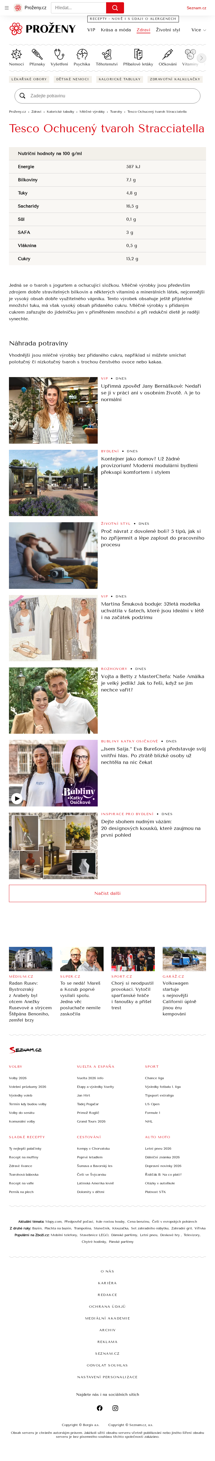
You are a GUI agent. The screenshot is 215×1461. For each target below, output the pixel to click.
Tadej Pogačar (88, 1104)
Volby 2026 (18, 1078)
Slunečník (101, 1228)
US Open (152, 1104)
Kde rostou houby (110, 1222)
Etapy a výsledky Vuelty (95, 1087)
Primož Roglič (88, 1113)
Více (196, 29)
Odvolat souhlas (107, 1365)
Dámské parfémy (124, 1235)
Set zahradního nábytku (150, 1228)
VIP (91, 29)
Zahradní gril (181, 1228)
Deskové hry (170, 1235)
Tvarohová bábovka (23, 1175)
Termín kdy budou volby (27, 1104)
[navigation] (6, 7)
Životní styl (168, 29)
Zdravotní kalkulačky (175, 79)
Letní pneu (148, 1235)
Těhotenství (107, 64)
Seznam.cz (196, 8)
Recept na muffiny (23, 1157)
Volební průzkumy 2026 (27, 1087)
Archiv (107, 1330)
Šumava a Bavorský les (95, 1166)
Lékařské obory (29, 79)
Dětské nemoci (72, 79)
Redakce (107, 1295)
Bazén (37, 1228)
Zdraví (143, 29)
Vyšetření (59, 64)
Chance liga (154, 1078)
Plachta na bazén (58, 1228)
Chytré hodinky (94, 1242)
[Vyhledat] (115, 7)
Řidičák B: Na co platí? (163, 1175)
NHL (149, 1121)
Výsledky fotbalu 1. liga (163, 1087)
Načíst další (107, 893)
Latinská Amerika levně (95, 1183)
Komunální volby (22, 1121)
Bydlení (110, 451)
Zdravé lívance (20, 1166)
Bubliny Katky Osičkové (129, 741)
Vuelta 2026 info (90, 1078)
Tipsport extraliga (159, 1095)
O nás (107, 1271)
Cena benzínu (138, 1222)
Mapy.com (53, 1222)
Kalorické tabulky (120, 79)
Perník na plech (21, 1192)
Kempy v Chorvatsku (93, 1149)
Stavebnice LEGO (94, 1235)
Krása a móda (116, 29)
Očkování (168, 64)
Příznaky (37, 64)
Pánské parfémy (121, 1242)
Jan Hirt (83, 1095)
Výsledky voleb (20, 1095)
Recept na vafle (21, 1183)
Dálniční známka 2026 (162, 1157)
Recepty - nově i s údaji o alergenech (133, 19)
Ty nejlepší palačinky (25, 1149)
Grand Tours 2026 (91, 1121)
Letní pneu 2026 (158, 1149)
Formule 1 (152, 1113)
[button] (53, 410)
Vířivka (200, 1228)
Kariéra (107, 1283)
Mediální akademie (107, 1318)
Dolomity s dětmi (90, 1192)
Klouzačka (120, 1228)
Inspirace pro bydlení (127, 814)
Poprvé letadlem (89, 1157)
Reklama (107, 1342)
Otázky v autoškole (160, 1183)
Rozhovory (114, 669)
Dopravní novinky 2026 (163, 1166)
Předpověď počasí (78, 1222)
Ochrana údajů (107, 1307)
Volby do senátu (21, 1113)
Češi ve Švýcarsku (91, 1175)
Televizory (192, 1235)
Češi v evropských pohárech (174, 1222)
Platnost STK (155, 1192)
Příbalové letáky (138, 64)
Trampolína (82, 1228)
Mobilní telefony (64, 1235)
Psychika (82, 64)
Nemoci (16, 64)
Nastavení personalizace (107, 1377)
